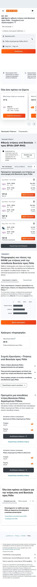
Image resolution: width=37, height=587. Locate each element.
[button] (3, 11)
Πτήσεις (17, 535)
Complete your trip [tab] (9, 501)
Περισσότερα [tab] (27, 280)
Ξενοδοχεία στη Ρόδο (11, 519)
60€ (3, 18)
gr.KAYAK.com (9, 535)
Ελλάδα (23, 535)
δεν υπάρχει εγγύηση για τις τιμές (11, 549)
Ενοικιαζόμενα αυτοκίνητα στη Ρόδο (16, 516)
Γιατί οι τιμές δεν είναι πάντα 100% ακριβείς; (17, 561)
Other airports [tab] (22, 501)
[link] (18, 322)
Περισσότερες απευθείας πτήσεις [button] (18, 442)
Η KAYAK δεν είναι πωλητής (12, 555)
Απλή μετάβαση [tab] (20, 166)
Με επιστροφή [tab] (7, 166)
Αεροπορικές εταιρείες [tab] (9, 280)
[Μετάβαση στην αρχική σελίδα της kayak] (11, 11)
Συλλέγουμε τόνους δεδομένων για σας (16, 558)
